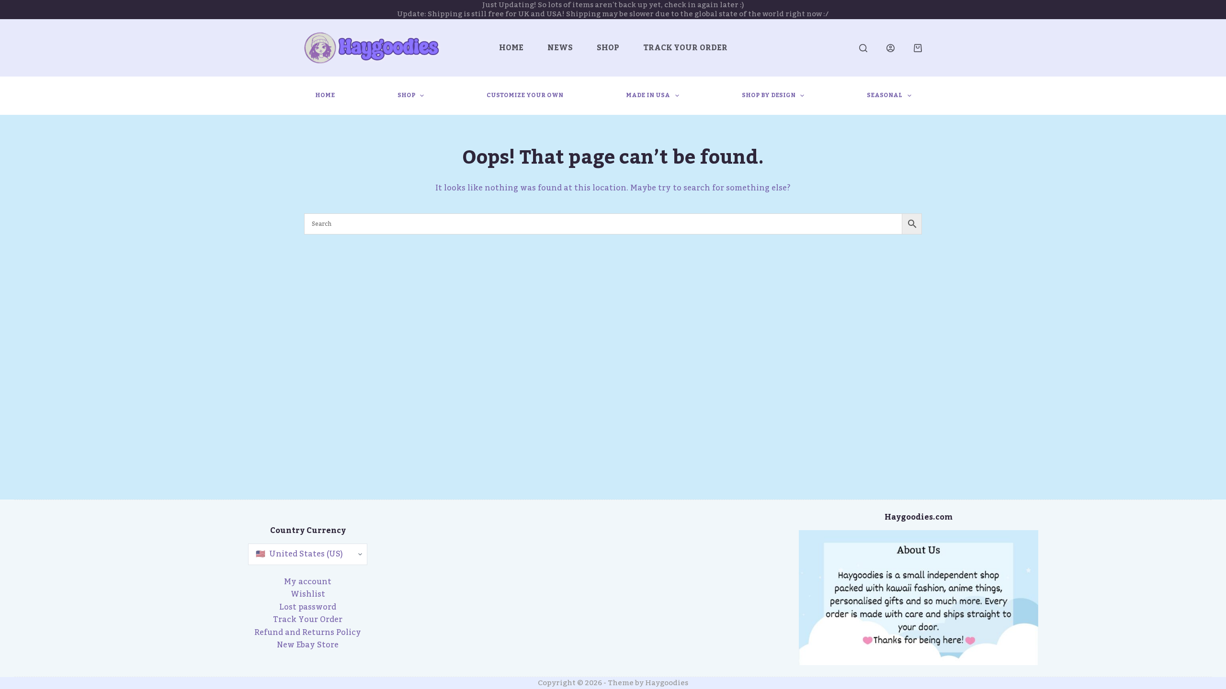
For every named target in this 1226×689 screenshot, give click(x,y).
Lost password (307, 607)
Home (511, 48)
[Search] (863, 48)
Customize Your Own (525, 95)
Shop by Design (768, 95)
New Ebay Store (308, 645)
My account (307, 581)
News (560, 48)
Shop (608, 48)
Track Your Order (685, 48)
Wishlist (308, 594)
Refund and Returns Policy (307, 632)
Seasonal (884, 95)
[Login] (890, 48)
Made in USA (648, 95)
